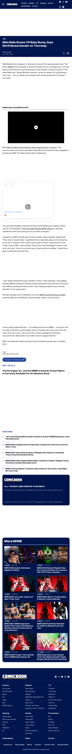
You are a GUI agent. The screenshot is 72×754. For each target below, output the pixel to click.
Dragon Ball (29, 719)
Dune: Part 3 (29, 703)
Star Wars (51, 722)
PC (3, 730)
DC (3, 697)
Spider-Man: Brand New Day (34, 697)
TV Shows (41, 652)
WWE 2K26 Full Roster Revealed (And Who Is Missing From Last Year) (50, 626)
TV (37, 3)
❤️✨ (6, 215)
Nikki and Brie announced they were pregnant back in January (32, 147)
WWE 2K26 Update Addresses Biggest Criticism (17, 569)
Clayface (28, 700)
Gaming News (6, 716)
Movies (31, 3)
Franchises (53, 713)
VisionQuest (52, 708)
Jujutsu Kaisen (30, 725)
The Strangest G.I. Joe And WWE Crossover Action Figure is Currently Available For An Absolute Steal (33, 372)
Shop (27, 738)
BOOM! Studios (7, 705)
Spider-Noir (52, 694)
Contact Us (8, 744)
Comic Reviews (7, 691)
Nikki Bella (19, 218)
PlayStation (6, 728)
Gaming (43, 3)
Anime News (29, 716)
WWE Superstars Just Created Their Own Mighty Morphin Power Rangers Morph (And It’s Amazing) (52, 657)
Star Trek (51, 725)
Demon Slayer (29, 722)
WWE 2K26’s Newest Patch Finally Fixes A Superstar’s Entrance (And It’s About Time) (36, 446)
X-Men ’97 (51, 697)
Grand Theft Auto (53, 730)
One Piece (28, 733)
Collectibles (26, 6)
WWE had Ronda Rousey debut (52, 294)
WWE (4, 39)
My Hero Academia (31, 730)
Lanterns (51, 703)
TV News (51, 688)
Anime (50, 3)
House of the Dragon (55, 700)
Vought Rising (52, 705)
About (29, 744)
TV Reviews (52, 691)
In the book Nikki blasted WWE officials (37, 228)
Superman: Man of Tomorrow (34, 708)
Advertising (19, 744)
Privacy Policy (58, 502)
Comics (24, 3)
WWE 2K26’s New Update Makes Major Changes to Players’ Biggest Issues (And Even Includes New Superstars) (37, 462)
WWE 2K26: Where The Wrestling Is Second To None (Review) (51, 598)
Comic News (6, 688)
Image (4, 700)
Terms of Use (39, 502)
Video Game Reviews (9, 719)
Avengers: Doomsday (32, 705)
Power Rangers (53, 728)
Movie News (29, 688)
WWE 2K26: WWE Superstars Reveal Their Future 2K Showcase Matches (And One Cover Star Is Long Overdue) (18, 627)
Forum (35, 6)
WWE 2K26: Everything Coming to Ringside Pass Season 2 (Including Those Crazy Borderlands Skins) (34, 454)
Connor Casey (7, 52)
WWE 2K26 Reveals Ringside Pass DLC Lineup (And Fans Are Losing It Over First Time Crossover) (52, 570)
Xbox (4, 725)
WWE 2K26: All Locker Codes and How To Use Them (18, 598)
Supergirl (28, 694)
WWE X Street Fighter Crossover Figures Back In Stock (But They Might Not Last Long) (36, 470)
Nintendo (5, 722)
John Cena (5, 354)
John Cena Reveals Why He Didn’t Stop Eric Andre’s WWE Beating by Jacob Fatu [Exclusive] (37, 438)
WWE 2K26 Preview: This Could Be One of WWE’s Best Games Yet (19, 656)
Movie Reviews (30, 691)
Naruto (27, 728)
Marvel (4, 694)
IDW (3, 703)
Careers (38, 744)
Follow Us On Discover (13, 360)
